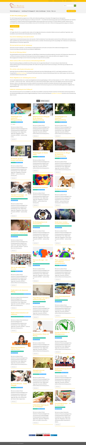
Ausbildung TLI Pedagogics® (28, 11)
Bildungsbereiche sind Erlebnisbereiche (38, 371)
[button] (32, 435)
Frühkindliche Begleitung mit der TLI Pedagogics (41, 405)
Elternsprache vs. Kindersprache (19, 233)
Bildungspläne (58, 372)
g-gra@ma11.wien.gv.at (21, 73)
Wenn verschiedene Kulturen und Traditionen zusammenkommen (62, 261)
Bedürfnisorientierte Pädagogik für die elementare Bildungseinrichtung (41, 118)
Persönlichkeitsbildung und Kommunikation (19, 198)
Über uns (53, 11)
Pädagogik (35, 156)
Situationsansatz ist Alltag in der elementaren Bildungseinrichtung (62, 154)
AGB (64, 0)
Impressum (50, 0)
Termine (48, 11)
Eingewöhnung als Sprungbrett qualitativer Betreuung (41, 298)
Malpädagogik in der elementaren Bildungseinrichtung (16, 118)
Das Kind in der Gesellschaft (40, 187)
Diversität (57, 265)
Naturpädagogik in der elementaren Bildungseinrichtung (61, 118)
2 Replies (13, 124)
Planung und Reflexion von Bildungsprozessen (62, 333)
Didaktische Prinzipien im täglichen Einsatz (18, 348)
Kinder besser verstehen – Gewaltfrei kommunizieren (62, 222)
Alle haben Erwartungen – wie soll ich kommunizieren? (19, 195)
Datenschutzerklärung (58, 0)
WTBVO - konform (45, 100)
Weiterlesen (14, 139)
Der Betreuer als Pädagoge (62, 189)
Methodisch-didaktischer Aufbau (39, 301)
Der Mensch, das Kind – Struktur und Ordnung (17, 159)
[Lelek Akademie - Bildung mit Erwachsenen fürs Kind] (17, 5)
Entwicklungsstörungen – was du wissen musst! (63, 404)
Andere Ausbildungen (41, 11)
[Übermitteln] (75, 6)
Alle (38, 100)
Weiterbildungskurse (15, 11)
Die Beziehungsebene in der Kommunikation (40, 222)
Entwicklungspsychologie (60, 407)
